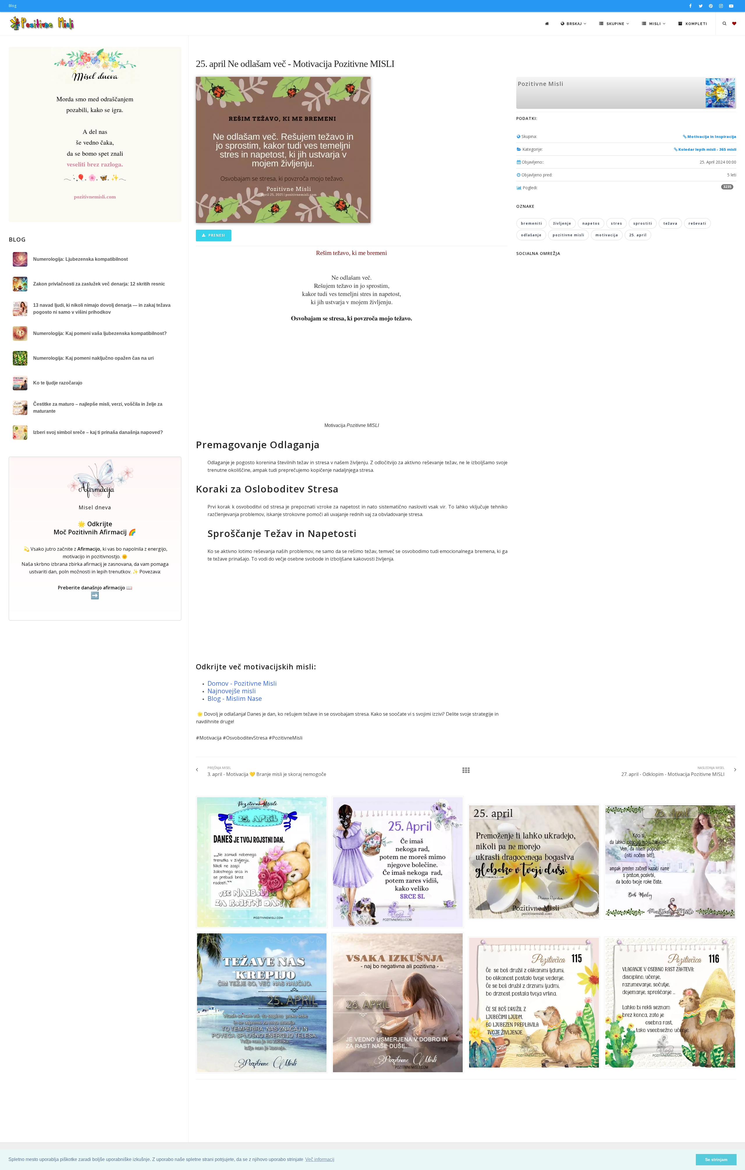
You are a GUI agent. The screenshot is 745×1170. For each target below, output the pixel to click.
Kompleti (695, 24)
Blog (12, 5)
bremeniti (531, 223)
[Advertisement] (352, 372)
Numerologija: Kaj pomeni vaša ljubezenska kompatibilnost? (100, 333)
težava (670, 223)
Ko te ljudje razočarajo (57, 382)
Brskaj (575, 24)
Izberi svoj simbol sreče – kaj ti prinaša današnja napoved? (98, 432)
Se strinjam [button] (716, 1159)
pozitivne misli (568, 235)
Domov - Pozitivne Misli (242, 683)
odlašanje (531, 235)
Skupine (615, 24)
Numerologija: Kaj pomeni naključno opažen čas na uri (93, 358)
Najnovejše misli (231, 691)
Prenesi (216, 235)
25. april (638, 235)
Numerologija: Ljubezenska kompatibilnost (80, 259)
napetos (591, 223)
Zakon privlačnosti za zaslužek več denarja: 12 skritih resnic (99, 283)
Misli (655, 24)
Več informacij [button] (319, 1159)
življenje (562, 223)
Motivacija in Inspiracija (711, 136)
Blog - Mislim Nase (234, 698)
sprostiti (642, 223)
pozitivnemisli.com (95, 197)
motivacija (606, 235)
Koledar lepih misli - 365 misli (706, 149)
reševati (697, 223)
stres (616, 223)
